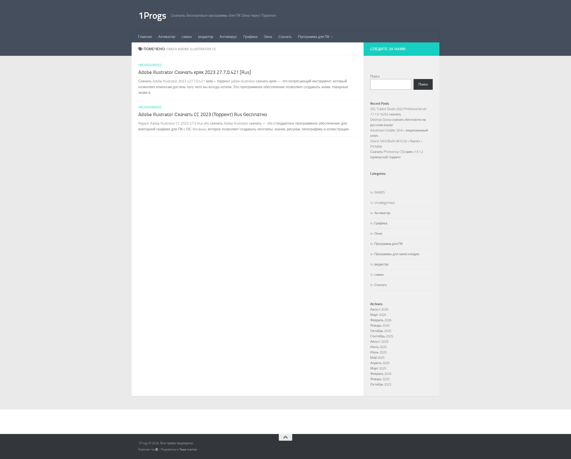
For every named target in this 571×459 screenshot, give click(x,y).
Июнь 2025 (378, 352)
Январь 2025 (379, 379)
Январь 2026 (379, 325)
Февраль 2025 (380, 374)
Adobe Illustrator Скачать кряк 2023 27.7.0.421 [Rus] (194, 72)
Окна (268, 37)
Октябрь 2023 (380, 384)
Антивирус (228, 37)
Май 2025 (377, 358)
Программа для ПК (313, 37)
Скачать (285, 37)
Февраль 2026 (380, 320)
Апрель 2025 (379, 363)
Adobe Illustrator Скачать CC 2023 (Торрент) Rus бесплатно (202, 114)
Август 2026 (379, 309)
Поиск (375, 76)
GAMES (379, 192)
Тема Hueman (188, 449)
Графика (250, 37)
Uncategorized (149, 65)
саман (187, 37)
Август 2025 (379, 342)
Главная (145, 37)
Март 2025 (378, 368)
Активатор (166, 37)
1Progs (152, 15)
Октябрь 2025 (380, 331)
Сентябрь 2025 (381, 336)
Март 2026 (378, 315)
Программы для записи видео (396, 254)
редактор (205, 37)
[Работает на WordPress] (156, 449)
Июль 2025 (378, 347)
